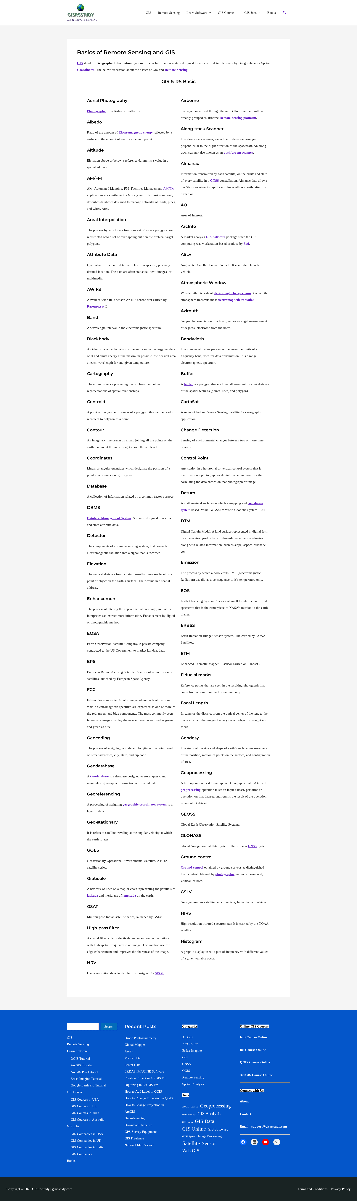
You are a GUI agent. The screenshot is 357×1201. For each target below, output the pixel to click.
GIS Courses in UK (84, 1106)
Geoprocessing (215, 1106)
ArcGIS (187, 1037)
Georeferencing (135, 1118)
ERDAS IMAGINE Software (144, 1071)
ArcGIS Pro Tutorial (84, 1072)
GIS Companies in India (87, 1147)
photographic (224, 874)
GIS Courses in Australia (87, 1119)
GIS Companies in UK (86, 1140)
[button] (284, 12)
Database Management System (109, 518)
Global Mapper (135, 1044)
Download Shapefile (138, 1125)
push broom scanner (238, 152)
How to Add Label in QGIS (143, 1091)
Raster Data (132, 1065)
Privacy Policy (340, 1189)
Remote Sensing (169, 13)
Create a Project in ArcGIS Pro (145, 1078)
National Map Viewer (139, 1145)
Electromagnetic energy (136, 132)
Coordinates (85, 70)
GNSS (214, 180)
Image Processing (210, 1136)
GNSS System (189, 1136)
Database (194, 1107)
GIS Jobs (250, 13)
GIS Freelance (134, 1138)
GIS (148, 13)
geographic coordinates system (145, 804)
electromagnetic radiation (236, 300)
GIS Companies (81, 1154)
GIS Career (187, 1122)
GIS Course (226, 13)
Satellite (191, 1143)
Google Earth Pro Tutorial (88, 1085)
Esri (246, 243)
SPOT (159, 973)
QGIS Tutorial (80, 1058)
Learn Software (196, 13)
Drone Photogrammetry (140, 1038)
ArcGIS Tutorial (82, 1065)
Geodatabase (99, 776)
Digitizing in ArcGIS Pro (141, 1085)
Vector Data (133, 1058)
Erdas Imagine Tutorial (86, 1079)
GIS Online (194, 1129)
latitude (92, 895)
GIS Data (204, 1121)
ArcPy (129, 1051)
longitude (129, 895)
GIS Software (215, 237)
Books (271, 13)
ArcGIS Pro (190, 1044)
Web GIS (190, 1150)
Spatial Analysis (193, 1084)
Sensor (209, 1143)
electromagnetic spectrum (232, 293)
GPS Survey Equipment (141, 1132)
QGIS (186, 1071)
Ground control (192, 867)
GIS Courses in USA (85, 1099)
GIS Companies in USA (87, 1134)
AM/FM (168, 188)
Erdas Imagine (192, 1050)
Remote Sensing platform (238, 118)
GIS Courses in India (85, 1113)
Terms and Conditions (312, 1189)
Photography (96, 111)
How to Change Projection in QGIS (149, 1098)
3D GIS (185, 1107)
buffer (188, 384)
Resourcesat (95, 306)
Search (108, 1026)
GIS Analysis (209, 1113)
